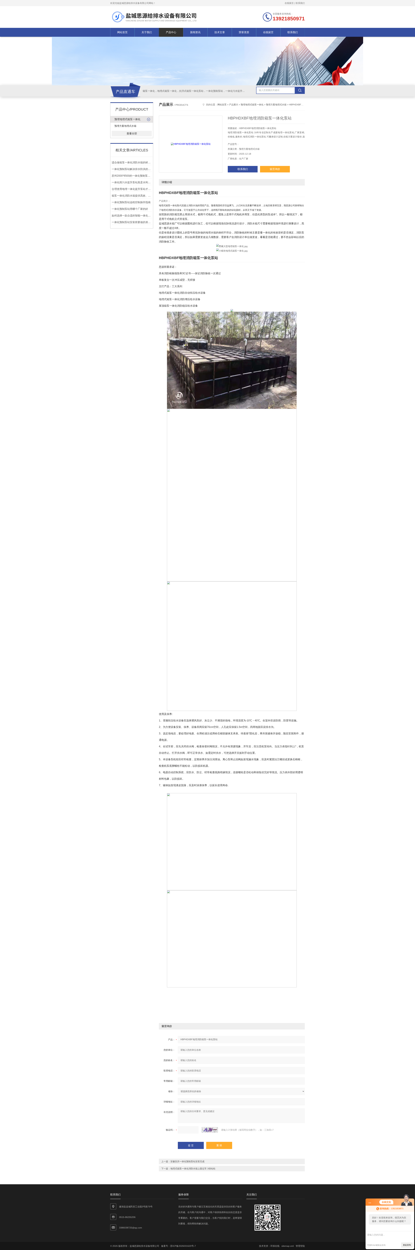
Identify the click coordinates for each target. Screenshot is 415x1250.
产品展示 (233, 104)
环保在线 (274, 1246)
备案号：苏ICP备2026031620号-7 (178, 1246)
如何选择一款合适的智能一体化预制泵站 (132, 215)
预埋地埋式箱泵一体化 (127, 119)
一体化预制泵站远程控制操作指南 (131, 202)
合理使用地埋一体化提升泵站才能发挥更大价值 (132, 189)
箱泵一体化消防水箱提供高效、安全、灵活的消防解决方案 (132, 195)
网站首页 (122, 32)
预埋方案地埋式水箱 (125, 125)
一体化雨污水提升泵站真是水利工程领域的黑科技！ (132, 182)
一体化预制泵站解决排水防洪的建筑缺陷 (132, 169)
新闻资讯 (195, 32)
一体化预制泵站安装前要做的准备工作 (132, 222)
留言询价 (275, 169)
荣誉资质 (244, 32)
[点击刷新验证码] (210, 1130)
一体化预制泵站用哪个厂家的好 (130, 209)
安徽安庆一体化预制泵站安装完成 (187, 1161)
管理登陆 (300, 1246)
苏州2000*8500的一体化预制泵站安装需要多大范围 (132, 175)
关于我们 (147, 32)
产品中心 (171, 32)
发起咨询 (407, 1245)
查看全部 (132, 133)
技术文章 (219, 32)
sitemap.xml (287, 1246)
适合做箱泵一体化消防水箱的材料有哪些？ (132, 162)
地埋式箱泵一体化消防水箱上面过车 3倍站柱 (192, 1168)
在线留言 (289, 3)
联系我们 (300, 3)
